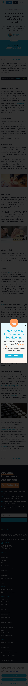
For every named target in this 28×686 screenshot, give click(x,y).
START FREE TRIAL (14, 355)
